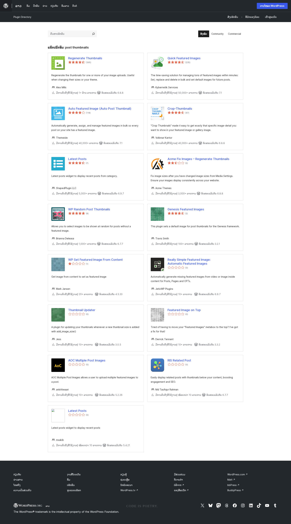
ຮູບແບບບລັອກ (74, 490)
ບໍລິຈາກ (179, 485)
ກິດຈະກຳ (178, 479)
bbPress (233, 485)
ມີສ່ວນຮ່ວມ (179, 474)
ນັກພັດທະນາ (126, 485)
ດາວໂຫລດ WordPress (272, 5)
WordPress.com (237, 474)
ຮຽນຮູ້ (123, 474)
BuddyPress (235, 490)
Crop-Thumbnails (180, 108)
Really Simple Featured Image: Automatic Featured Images (189, 261)
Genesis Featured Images (186, 209)
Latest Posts (77, 159)
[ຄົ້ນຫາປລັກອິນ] (93, 33)
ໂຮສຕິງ (17, 485)
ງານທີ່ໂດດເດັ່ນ (73, 474)
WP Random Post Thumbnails (89, 209)
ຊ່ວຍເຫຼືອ (125, 479)
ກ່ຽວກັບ (17, 474)
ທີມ (68, 479)
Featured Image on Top (184, 310)
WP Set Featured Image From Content (95, 259)
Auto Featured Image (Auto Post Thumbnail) (99, 108)
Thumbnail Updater (81, 310)
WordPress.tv (129, 490)
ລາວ (48, 506)
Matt (231, 479)
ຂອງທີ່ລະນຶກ (181, 490)
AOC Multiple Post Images (86, 360)
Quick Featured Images (184, 58)
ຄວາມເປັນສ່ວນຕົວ (22, 490)
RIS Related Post (179, 360)
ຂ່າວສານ (18, 479)
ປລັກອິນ (71, 485)
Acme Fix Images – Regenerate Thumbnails (198, 159)
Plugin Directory (22, 16)
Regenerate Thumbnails (85, 58)
